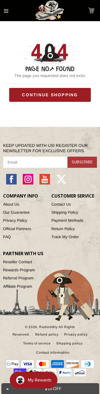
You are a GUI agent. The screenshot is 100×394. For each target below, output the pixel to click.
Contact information (52, 352)
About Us (11, 204)
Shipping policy (69, 343)
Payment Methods (67, 220)
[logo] (50, 10)
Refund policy (47, 334)
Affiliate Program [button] (17, 286)
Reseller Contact (17, 262)
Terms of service (37, 343)
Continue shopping (50, 94)
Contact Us (61, 204)
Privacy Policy (15, 220)
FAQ (7, 237)
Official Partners (17, 228)
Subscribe (82, 162)
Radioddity (48, 327)
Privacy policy (76, 334)
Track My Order (65, 237)
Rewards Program (19, 270)
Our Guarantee (16, 212)
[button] (91, 10)
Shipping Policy (64, 212)
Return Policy (63, 228)
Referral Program (18, 278)
